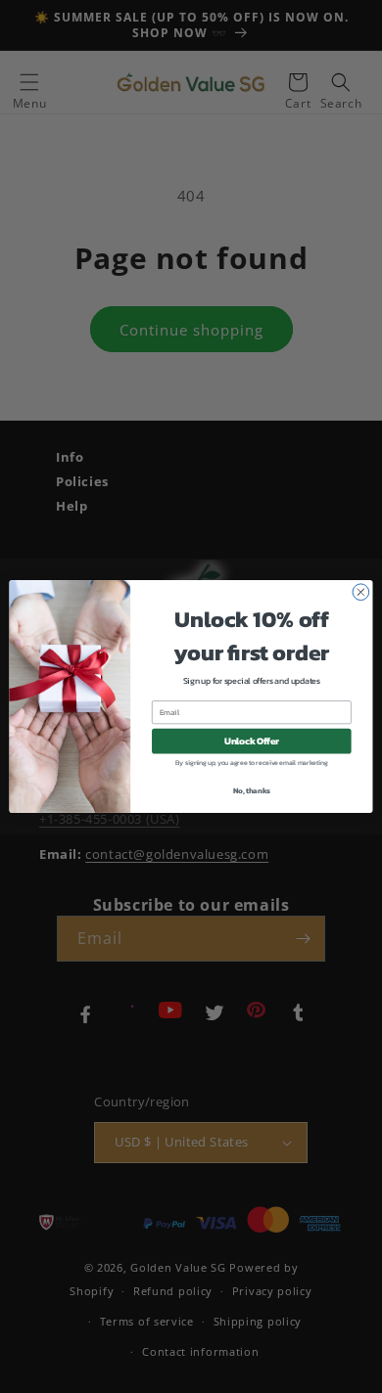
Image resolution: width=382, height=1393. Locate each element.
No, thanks (251, 791)
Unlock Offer (251, 741)
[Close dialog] (361, 592)
